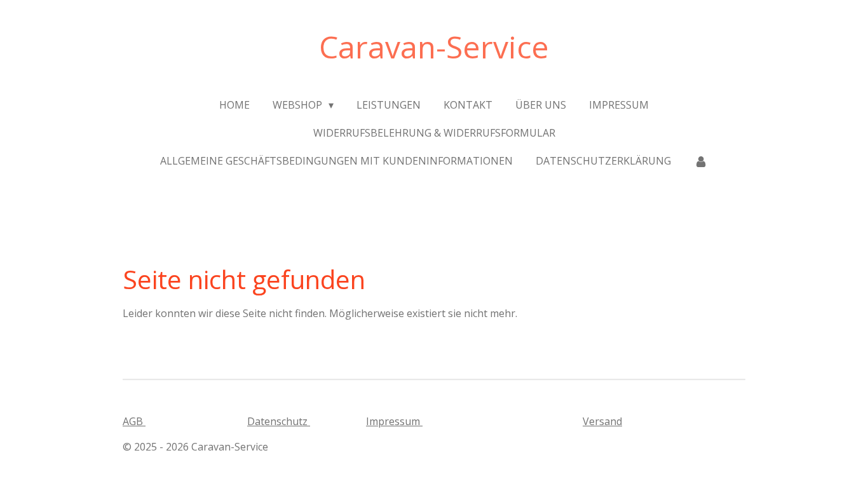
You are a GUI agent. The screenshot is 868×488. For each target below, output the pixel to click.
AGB (134, 421)
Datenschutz (278, 421)
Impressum (394, 421)
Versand (602, 421)
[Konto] (701, 161)
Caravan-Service (434, 46)
